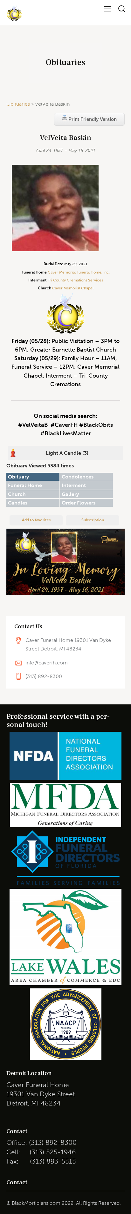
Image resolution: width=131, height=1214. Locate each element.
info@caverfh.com (46, 663)
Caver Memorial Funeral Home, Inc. (79, 272)
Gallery (70, 494)
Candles (17, 503)
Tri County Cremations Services (75, 280)
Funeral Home (25, 485)
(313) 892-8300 (43, 676)
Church (17, 494)
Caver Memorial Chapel (72, 288)
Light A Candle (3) (67, 453)
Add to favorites (36, 520)
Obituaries (18, 104)
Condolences (77, 477)
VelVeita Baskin (65, 138)
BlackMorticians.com (36, 1203)
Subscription (92, 520)
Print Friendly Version (92, 119)
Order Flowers (78, 503)
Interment (74, 485)
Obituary (18, 477)
